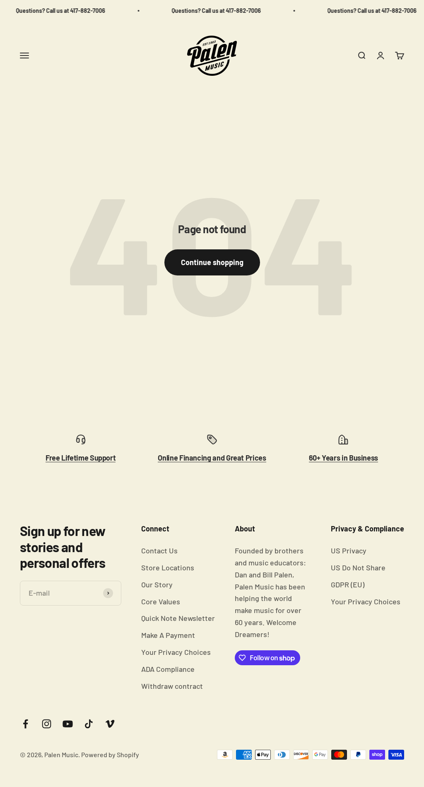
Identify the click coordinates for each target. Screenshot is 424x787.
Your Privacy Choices (176, 652)
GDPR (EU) (347, 584)
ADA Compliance (168, 669)
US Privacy (348, 550)
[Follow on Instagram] (46, 723)
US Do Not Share (358, 567)
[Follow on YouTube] (67, 723)
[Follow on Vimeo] (110, 723)
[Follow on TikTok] (88, 723)
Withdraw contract (172, 685)
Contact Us (159, 550)
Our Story (157, 584)
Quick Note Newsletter (178, 618)
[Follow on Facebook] (25, 723)
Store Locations (167, 567)
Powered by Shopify (110, 754)
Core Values (160, 601)
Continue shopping (212, 262)
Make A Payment (168, 635)
